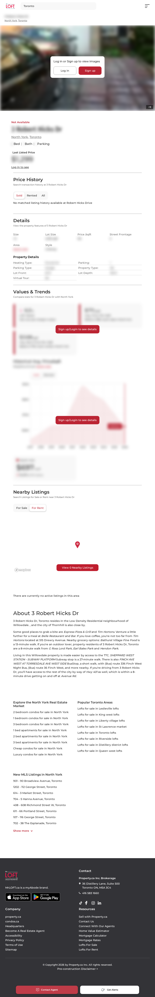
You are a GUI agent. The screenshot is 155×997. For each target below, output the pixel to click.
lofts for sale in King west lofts (98, 714)
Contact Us (86, 921)
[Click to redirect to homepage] (10, 6)
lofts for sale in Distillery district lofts (103, 745)
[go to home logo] (11, 875)
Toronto (22, 20)
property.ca (13, 916)
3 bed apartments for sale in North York (40, 742)
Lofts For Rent (88, 949)
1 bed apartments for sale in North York (40, 730)
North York (11, 20)
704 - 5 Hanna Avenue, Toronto (34, 799)
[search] (58, 6)
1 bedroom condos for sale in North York (40, 718)
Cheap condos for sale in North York (37, 748)
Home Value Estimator (94, 930)
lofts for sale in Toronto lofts (97, 732)
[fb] (87, 903)
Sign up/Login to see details (77, 329)
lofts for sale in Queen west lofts (100, 751)
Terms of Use (14, 945)
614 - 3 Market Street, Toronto (33, 793)
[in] (94, 903)
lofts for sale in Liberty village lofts (101, 720)
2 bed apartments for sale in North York (40, 736)
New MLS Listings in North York (37, 774)
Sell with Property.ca (93, 916)
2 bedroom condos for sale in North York (41, 712)
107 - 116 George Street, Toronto (34, 817)
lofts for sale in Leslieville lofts (98, 708)
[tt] (81, 903)
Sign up (90, 70)
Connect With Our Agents (97, 926)
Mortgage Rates (90, 940)
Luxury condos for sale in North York (38, 754)
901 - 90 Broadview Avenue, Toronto (37, 781)
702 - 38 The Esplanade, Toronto (34, 823)
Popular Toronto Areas (95, 702)
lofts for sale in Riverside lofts (98, 738)
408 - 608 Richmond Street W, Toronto (39, 805)
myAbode (32, 887)
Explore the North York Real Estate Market (40, 704)
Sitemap (11, 949)
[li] (100, 903)
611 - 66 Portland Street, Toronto (35, 811)
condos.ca (12, 921)
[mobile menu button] (149, 6)
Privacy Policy (14, 940)
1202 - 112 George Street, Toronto (35, 787)
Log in (65, 70)
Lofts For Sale (88, 945)
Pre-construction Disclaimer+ (77, 969)
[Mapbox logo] (22, 570)
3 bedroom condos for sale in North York (41, 724)
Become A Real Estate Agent (25, 930)
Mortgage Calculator (93, 935)
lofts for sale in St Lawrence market (102, 726)
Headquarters (14, 926)
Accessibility (13, 935)
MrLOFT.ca (12, 887)
